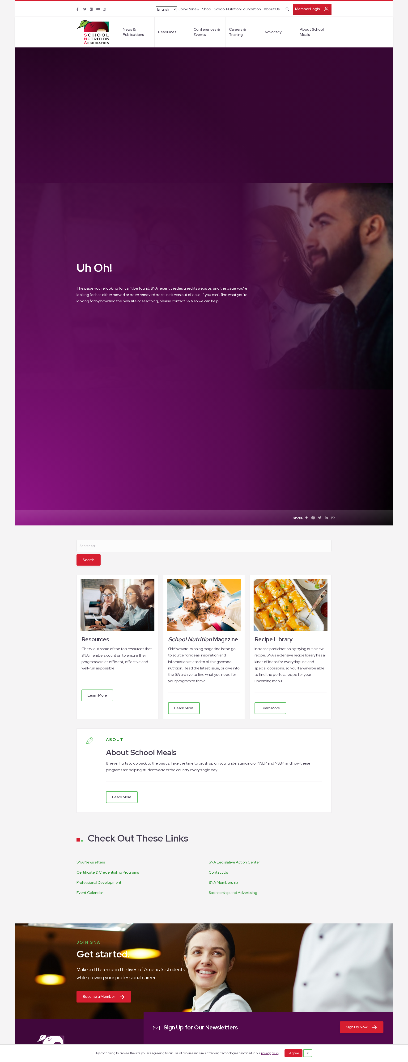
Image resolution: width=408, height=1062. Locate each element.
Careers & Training (237, 32)
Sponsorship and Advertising (233, 892)
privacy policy (270, 1053)
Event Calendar (89, 892)
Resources (167, 32)
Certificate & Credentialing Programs (107, 872)
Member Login (307, 8)
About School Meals (312, 32)
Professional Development (98, 882)
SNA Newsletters (90, 862)
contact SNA (182, 301)
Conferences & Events (207, 32)
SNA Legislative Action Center (234, 862)
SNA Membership (223, 882)
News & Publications (133, 32)
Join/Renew (188, 9)
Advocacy (272, 32)
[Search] (286, 8)
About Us (272, 9)
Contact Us (218, 872)
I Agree (293, 1053)
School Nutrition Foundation (237, 9)
